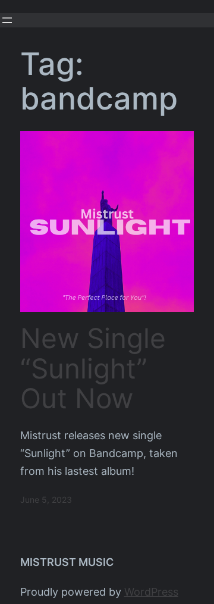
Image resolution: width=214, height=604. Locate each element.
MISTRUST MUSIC (67, 562)
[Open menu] (7, 20)
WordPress (151, 592)
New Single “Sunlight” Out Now (93, 369)
